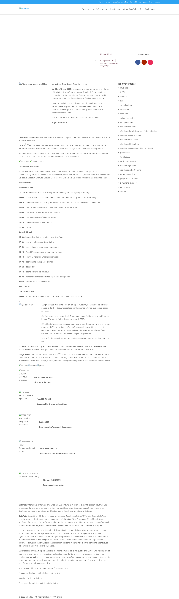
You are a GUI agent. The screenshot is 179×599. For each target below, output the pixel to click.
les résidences (135, 2)
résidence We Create (129, 139)
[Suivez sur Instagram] (150, 62)
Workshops (125, 187)
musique (113, 63)
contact (157, 2)
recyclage (104, 65)
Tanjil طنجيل (150, 9)
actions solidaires (127, 118)
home (101, 2)
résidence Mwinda (128, 126)
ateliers (103, 63)
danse (123, 101)
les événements (100, 9)
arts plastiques (107, 60)
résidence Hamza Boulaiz (131, 135)
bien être (124, 113)
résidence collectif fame (130, 170)
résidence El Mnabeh (129, 144)
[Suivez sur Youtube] (144, 62)
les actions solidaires (120, 2)
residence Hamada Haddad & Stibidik (136, 148)
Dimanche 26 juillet (128, 183)
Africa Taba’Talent (131, 9)
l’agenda (85, 9)
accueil (123, 191)
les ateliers (115, 9)
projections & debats (129, 178)
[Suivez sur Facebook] (137, 62)
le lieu (108, 2)
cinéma (123, 96)
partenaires (147, 2)
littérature (124, 109)
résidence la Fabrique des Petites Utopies (138, 131)
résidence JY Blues (128, 165)
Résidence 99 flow (128, 161)
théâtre (123, 92)
